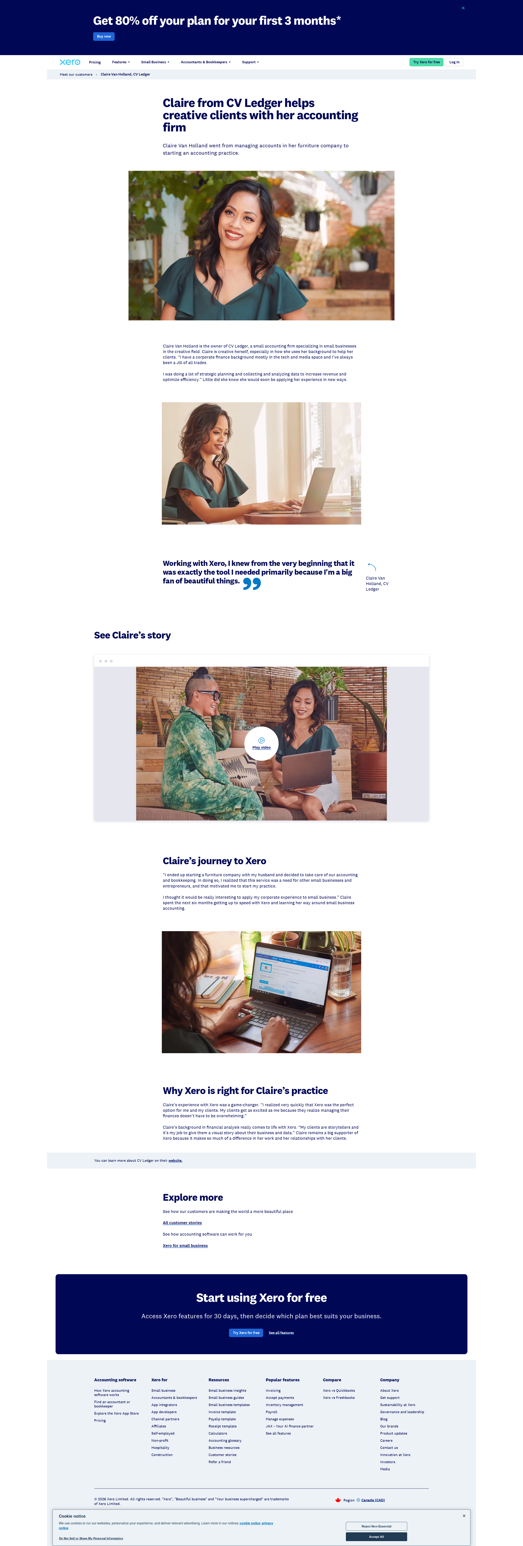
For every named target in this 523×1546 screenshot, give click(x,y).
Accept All (376, 1537)
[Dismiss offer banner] (463, 8)
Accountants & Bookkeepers (204, 62)
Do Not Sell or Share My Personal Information (91, 1538)
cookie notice (250, 1523)
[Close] (464, 1515)
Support (249, 62)
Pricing (95, 62)
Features (119, 62)
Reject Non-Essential (376, 1526)
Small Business (153, 62)
